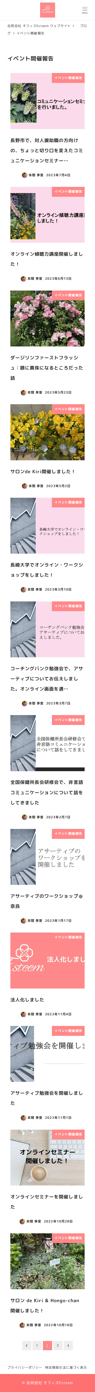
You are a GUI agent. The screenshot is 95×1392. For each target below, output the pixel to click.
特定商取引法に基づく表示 (66, 1367)
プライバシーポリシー (24, 1367)
